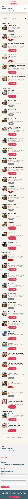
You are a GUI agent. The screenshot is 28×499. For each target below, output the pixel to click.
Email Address (4, 482)
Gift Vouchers (15, 3)
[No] (26, 494)
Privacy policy (16, 497)
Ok (10, 497)
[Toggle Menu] (25, 8)
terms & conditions (5, 459)
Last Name (3, 478)
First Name (3, 473)
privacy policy (4, 457)
